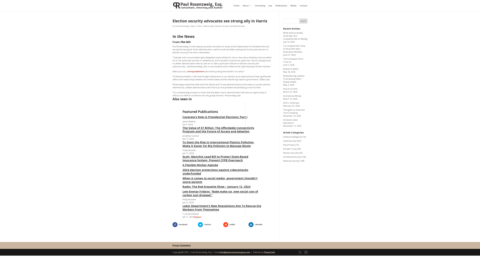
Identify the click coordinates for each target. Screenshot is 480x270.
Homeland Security (237, 26)
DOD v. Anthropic (291, 103)
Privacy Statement (181, 245)
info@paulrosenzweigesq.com (235, 252)
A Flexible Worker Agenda (200, 165)
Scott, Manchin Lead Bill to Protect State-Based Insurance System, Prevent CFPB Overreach (215, 158)
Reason (197, 217)
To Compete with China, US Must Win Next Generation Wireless (294, 48)
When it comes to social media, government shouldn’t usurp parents (220, 180)
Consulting (260, 6)
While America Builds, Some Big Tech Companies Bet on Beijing (295, 36)
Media (293, 6)
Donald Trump (290, 149)
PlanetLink (269, 252)
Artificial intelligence (292, 137)
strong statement (196, 71)
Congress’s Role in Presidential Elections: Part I (214, 117)
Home (237, 6)
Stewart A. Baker (291, 69)
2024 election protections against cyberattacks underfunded (215, 171)
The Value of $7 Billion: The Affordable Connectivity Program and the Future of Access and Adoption (218, 129)
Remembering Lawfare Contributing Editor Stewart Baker (293, 78)
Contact (304, 6)
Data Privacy (289, 145)
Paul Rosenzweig (182, 26)
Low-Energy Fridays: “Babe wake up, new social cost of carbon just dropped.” (220, 193)
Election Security (221, 26)
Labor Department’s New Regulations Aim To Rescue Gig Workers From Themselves (221, 207)
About (246, 6)
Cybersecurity (208, 26)
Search (303, 21)
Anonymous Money (292, 95)
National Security (291, 161)
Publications (281, 6)
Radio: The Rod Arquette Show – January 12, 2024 (216, 186)
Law (270, 6)
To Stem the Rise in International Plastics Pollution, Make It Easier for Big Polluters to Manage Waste (218, 144)
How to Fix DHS (290, 89)
